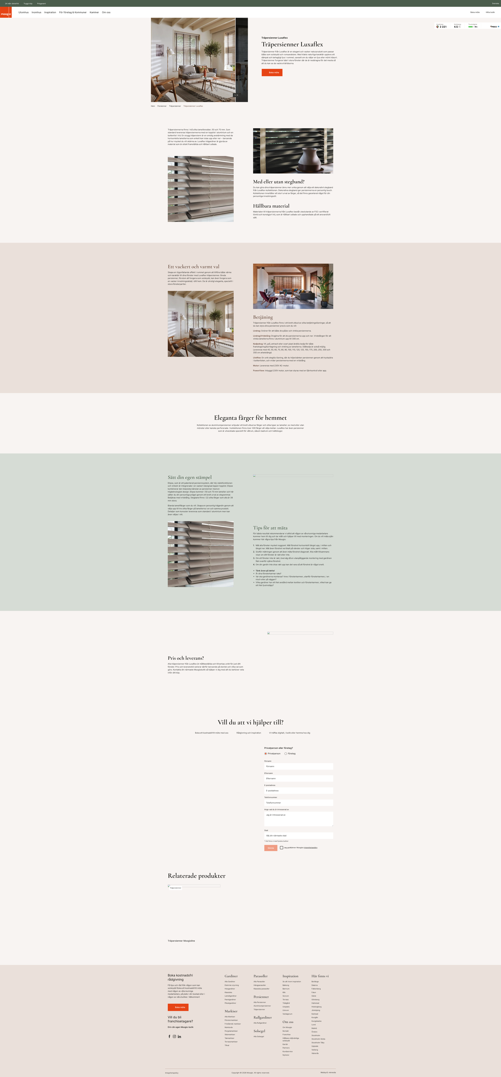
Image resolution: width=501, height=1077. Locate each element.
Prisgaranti (41, 3)
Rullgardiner (263, 1017)
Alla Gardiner (230, 981)
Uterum (286, 1010)
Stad (266, 830)
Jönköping (316, 1010)
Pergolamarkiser (231, 1031)
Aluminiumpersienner (262, 1006)
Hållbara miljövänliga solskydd (291, 1039)
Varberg (315, 1050)
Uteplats (286, 1007)
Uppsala (315, 1046)
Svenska (495, 3)
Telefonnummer (270, 797)
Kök (284, 992)
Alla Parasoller (259, 981)
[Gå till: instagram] (174, 1037)
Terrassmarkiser (231, 1042)
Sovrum (286, 996)
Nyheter (286, 1055)
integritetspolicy (310, 847)
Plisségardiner (230, 1003)
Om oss (106, 12)
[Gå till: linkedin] (179, 1037)
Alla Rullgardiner (260, 1023)
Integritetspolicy (171, 1073)
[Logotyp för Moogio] (6, 12)
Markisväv (229, 1027)
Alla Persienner (260, 1002)
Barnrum (286, 989)
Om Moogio (287, 1027)
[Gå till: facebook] (169, 1037)
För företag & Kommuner (73, 12)
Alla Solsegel (259, 1036)
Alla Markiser (230, 1017)
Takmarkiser (229, 1038)
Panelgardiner (230, 999)
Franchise (287, 1034)
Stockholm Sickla (318, 1039)
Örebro (314, 1032)
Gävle (314, 996)
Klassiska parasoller (261, 989)
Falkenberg (316, 989)
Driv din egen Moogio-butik (180, 1027)
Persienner (161, 106)
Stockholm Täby (318, 1043)
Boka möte (475, 12)
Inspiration (50, 12)
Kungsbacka (316, 1021)
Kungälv (315, 1017)
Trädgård (286, 1003)
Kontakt (286, 1031)
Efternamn (268, 773)
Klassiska (228, 992)
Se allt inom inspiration (292, 981)
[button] (156, 59)
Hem (153, 106)
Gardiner (231, 976)
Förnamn (267, 761)
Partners (286, 1048)
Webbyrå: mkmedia (328, 1072)
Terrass (286, 999)
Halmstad (315, 1003)
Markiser (231, 1011)
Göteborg (315, 999)
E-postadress (269, 785)
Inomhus (36, 12)
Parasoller (261, 976)
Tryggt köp (28, 3)
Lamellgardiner (231, 996)
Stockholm (316, 1035)
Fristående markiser (233, 1024)
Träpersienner (175, 106)
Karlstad (315, 1014)
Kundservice (288, 1051)
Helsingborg (316, 1007)
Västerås (315, 1053)
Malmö (314, 1028)
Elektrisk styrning (232, 985)
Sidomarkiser (230, 1034)
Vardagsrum (287, 1014)
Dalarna (315, 985)
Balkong (286, 985)
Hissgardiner (230, 989)
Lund (314, 1025)
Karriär (285, 1044)
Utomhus (24, 12)
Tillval (227, 1045)
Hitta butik (490, 12)
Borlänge (315, 981)
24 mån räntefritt (12, 3)
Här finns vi (320, 976)
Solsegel (259, 1031)
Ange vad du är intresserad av (276, 809)
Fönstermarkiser (231, 1020)
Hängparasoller (260, 985)
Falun (314, 992)
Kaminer (94, 12)
